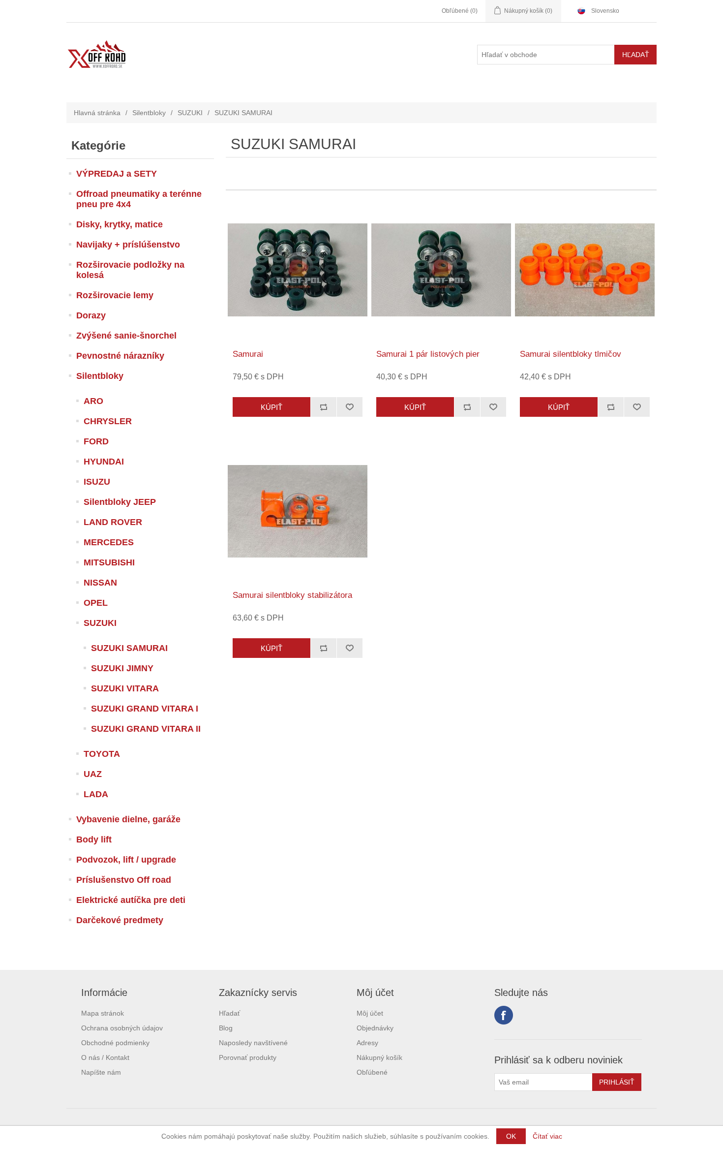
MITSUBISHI (109, 562)
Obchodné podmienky (115, 1043)
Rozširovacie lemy (114, 295)
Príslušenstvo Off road (123, 880)
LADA (96, 794)
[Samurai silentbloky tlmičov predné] (584, 270)
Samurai (248, 354)
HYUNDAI (104, 461)
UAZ (93, 774)
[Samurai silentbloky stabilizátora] (297, 511)
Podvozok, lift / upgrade (126, 860)
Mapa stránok (102, 1013)
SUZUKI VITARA (125, 688)
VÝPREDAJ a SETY (116, 174)
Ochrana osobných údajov (122, 1028)
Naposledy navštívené (253, 1043)
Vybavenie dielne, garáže (128, 819)
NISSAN (100, 583)
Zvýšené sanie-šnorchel (126, 336)
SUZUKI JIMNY (122, 668)
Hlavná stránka (97, 113)
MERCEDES (109, 542)
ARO (93, 401)
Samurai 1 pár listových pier (428, 354)
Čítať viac (547, 1136)
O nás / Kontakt (105, 1057)
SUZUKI (190, 113)
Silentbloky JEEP (120, 502)
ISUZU (97, 482)
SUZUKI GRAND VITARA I (144, 709)
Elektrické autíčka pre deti (130, 900)
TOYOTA (102, 754)
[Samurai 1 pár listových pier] (441, 270)
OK (511, 1136)
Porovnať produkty (247, 1057)
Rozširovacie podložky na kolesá (130, 270)
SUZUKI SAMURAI (129, 648)
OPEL (96, 603)
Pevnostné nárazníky (120, 356)
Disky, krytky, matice (119, 224)
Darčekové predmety (119, 920)
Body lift (94, 839)
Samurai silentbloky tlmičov (570, 354)
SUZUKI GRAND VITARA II (146, 729)
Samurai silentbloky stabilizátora (292, 595)
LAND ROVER (113, 522)
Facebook (503, 1015)
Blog (226, 1028)
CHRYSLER (108, 421)
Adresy (367, 1043)
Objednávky (375, 1028)
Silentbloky (149, 113)
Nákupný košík (379, 1057)
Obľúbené (372, 1072)
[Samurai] (297, 270)
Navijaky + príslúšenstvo (128, 244)
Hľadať (229, 1013)
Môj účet (370, 1013)
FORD (96, 441)
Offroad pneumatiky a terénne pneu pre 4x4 (139, 199)
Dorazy (91, 315)
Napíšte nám (101, 1072)
